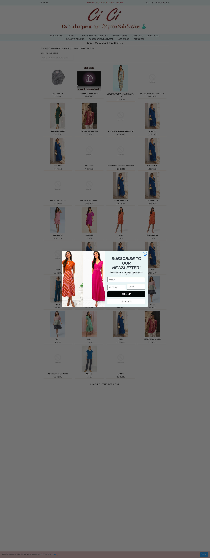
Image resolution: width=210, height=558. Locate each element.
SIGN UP (126, 294)
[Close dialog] (145, 254)
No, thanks (126, 301)
